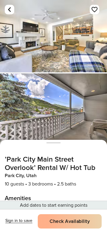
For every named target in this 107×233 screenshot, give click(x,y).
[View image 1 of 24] (53, 36)
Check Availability (70, 221)
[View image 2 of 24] (53, 109)
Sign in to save (18, 220)
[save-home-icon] (94, 9)
